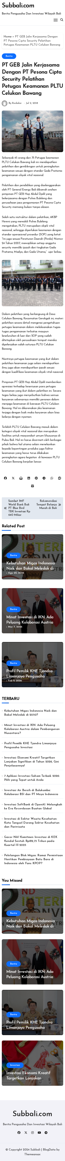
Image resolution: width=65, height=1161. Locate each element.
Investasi (15, 1065)
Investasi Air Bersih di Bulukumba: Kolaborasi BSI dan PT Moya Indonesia (31, 792)
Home (8, 36)
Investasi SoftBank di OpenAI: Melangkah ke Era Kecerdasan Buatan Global (33, 806)
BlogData (49, 1149)
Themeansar (32, 1154)
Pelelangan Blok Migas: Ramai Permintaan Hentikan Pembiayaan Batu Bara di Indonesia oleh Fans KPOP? (33, 859)
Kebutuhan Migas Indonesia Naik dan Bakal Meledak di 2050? (30, 568)
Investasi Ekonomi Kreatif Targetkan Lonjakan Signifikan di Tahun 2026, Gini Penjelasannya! (31, 761)
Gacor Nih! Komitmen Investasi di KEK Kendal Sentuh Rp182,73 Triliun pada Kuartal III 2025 (30, 841)
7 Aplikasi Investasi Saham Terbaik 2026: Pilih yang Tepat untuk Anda (32, 778)
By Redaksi (15, 103)
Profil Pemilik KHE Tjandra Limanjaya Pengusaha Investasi (29, 676)
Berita (9, 56)
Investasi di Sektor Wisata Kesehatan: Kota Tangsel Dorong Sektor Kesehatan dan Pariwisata (31, 822)
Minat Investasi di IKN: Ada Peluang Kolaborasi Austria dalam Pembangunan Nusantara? (32, 729)
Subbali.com (18, 6)
